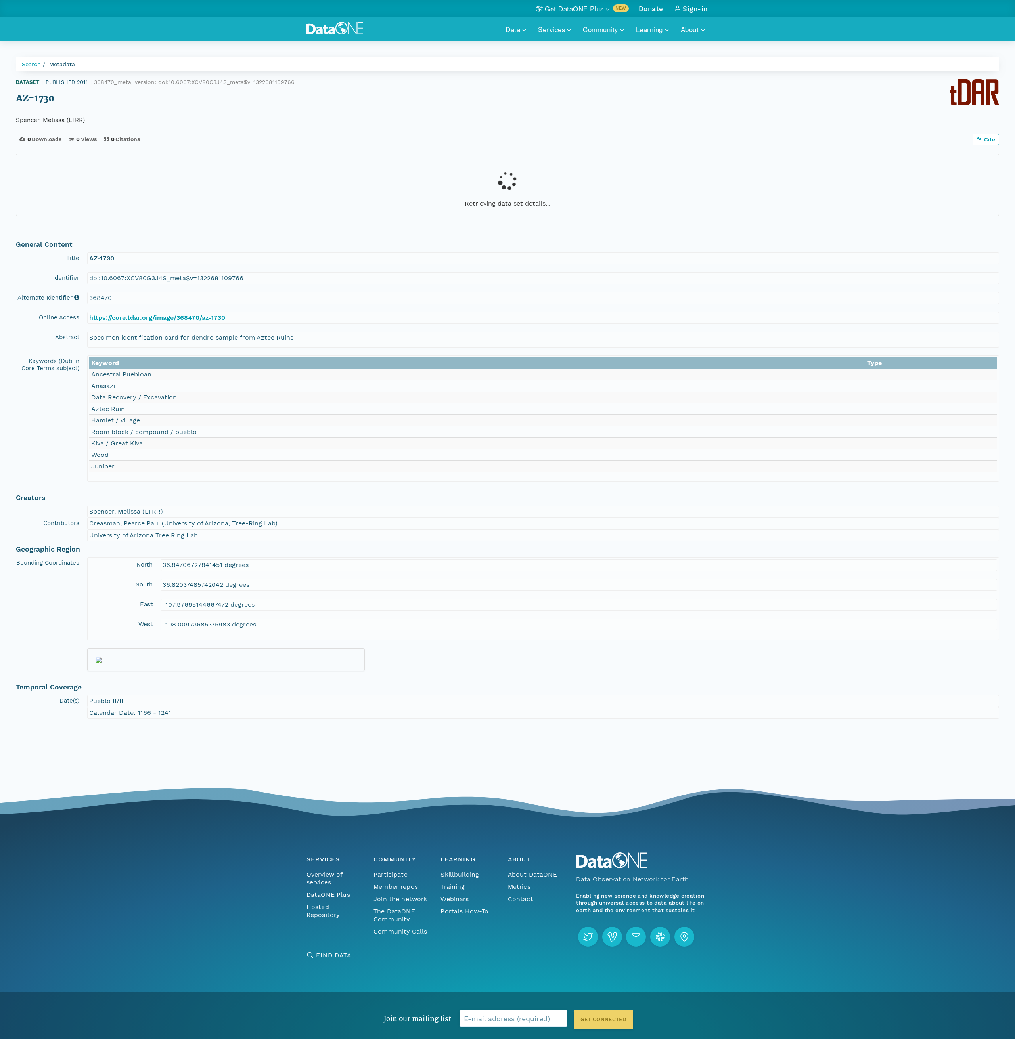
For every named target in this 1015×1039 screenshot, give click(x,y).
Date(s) (69, 700)
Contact (520, 899)
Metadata (62, 64)
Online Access (59, 317)
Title (72, 258)
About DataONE (532, 874)
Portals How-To (464, 911)
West (145, 624)
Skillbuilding (459, 874)
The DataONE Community (394, 915)
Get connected (603, 1019)
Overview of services (324, 878)
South (144, 584)
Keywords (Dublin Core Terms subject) (50, 364)
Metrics (519, 886)
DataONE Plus (328, 894)
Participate (390, 874)
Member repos (395, 886)
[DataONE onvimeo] (612, 937)
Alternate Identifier (45, 297)
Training (452, 886)
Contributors (61, 523)
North (144, 564)
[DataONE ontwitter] (588, 937)
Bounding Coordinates (47, 562)
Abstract (67, 337)
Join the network (400, 899)
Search (31, 64)
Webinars (454, 899)
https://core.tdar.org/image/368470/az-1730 (157, 317)
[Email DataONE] (636, 937)
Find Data (333, 955)
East (146, 604)
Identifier (66, 277)
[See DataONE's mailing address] (684, 937)
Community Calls (400, 931)
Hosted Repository (323, 911)
